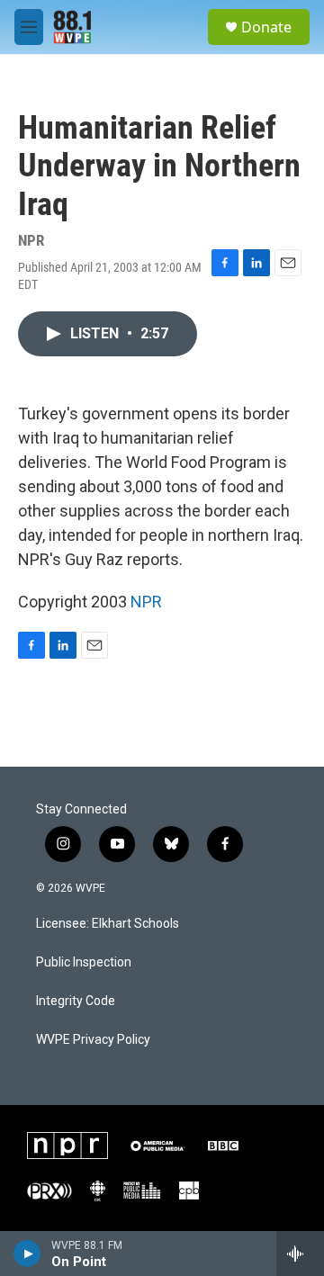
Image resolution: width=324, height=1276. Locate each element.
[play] (27, 1254)
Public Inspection (83, 962)
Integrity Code (75, 1001)
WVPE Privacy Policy (93, 1040)
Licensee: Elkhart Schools (107, 923)
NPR (146, 601)
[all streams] (300, 1253)
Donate (266, 27)
